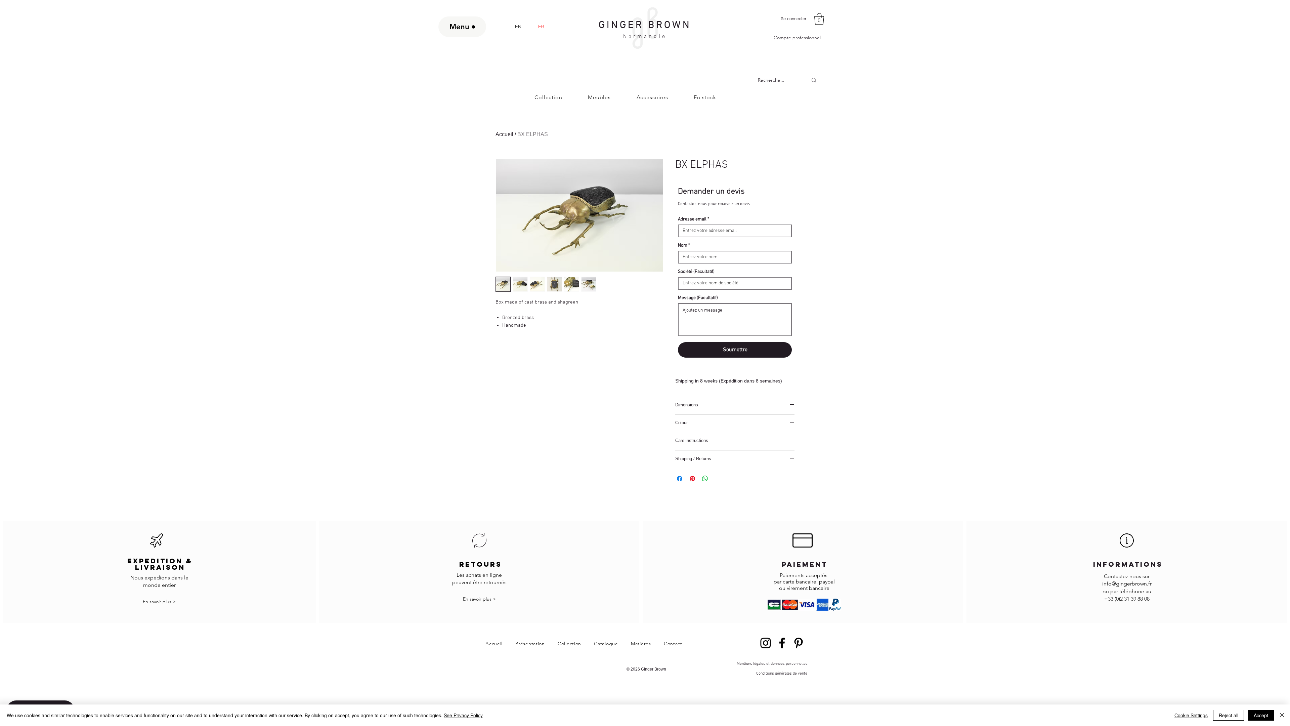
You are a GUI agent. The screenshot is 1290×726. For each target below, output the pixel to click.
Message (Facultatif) (698, 298)
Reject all (1228, 715)
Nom (682, 245)
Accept (1261, 715)
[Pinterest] (798, 643)
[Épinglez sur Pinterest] (692, 479)
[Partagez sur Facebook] (680, 479)
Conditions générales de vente (781, 673)
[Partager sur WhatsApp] (705, 479)
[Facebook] (782, 643)
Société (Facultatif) (696, 272)
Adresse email (692, 219)
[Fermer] (1282, 715)
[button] (819, 19)
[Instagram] (766, 643)
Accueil (504, 134)
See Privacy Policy (463, 715)
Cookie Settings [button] (1191, 715)
